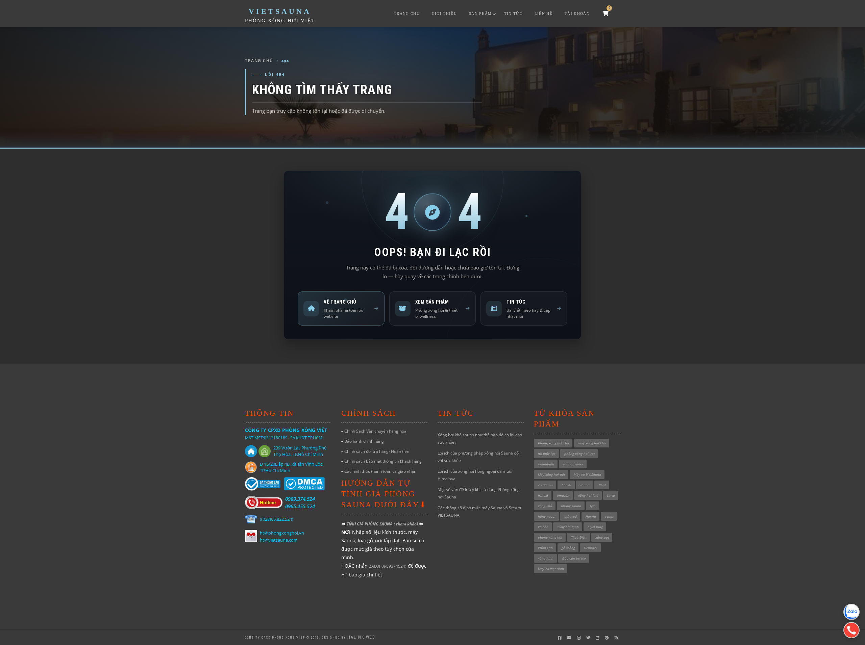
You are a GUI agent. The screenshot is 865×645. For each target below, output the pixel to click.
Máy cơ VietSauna (587, 474)
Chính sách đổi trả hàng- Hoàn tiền (376, 451)
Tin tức (513, 13)
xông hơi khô (588, 495)
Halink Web (361, 637)
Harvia (591, 516)
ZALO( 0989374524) (387, 566)
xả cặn (543, 526)
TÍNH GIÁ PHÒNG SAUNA (370, 524)
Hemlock (590, 547)
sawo (611, 495)
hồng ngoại (546, 516)
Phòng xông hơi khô (553, 443)
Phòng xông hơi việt (280, 20)
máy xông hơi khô (592, 443)
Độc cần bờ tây (574, 558)
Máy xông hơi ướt (551, 474)
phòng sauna (571, 506)
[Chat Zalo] (851, 611)
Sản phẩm (480, 13)
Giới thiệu (444, 13)
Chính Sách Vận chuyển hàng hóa (375, 431)
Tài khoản (577, 13)
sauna (585, 485)
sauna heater (573, 464)
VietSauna (280, 11)
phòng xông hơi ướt (579, 453)
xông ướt (602, 537)
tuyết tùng (595, 526)
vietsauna (545, 485)
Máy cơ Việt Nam (551, 568)
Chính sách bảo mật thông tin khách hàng (383, 461)
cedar (609, 516)
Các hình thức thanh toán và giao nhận (380, 471)
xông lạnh (545, 558)
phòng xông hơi (550, 537)
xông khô (545, 506)
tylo (593, 506)
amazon (563, 495)
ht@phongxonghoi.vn (282, 533)
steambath (546, 464)
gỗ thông (568, 547)
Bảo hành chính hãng (364, 441)
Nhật (602, 485)
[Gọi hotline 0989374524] (851, 630)
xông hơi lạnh (568, 526)
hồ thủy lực (546, 453)
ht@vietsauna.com (279, 540)
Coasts (566, 485)
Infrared (570, 516)
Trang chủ (407, 13)
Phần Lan (545, 547)
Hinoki (543, 495)
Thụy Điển (579, 537)
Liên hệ (543, 13)
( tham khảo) (406, 524)
